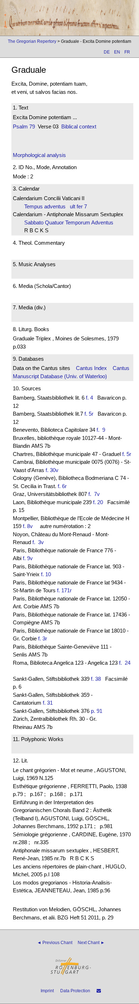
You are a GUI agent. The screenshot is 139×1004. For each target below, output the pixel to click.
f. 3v (39, 542)
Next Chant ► (91, 942)
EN (117, 52)
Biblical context (78, 126)
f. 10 (46, 574)
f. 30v (52, 470)
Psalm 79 (24, 126)
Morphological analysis (39, 155)
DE (107, 52)
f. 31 (48, 703)
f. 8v (28, 526)
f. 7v (95, 494)
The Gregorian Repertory (32, 41)
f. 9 (102, 430)
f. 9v (28, 558)
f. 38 (96, 679)
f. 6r (62, 486)
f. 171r (64, 590)
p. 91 (96, 711)
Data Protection (75, 990)
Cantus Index (91, 368)
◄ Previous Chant (54, 942)
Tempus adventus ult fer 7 (55, 206)
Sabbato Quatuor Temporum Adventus (71, 222)
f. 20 (98, 502)
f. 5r (88, 414)
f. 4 (89, 398)
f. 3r (42, 638)
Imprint (47, 990)
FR (127, 52)
